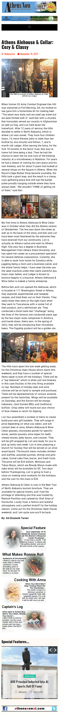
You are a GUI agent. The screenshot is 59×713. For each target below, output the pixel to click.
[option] (29, 672)
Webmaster (22, 691)
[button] (29, 26)
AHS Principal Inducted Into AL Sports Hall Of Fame (29, 683)
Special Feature (29, 676)
